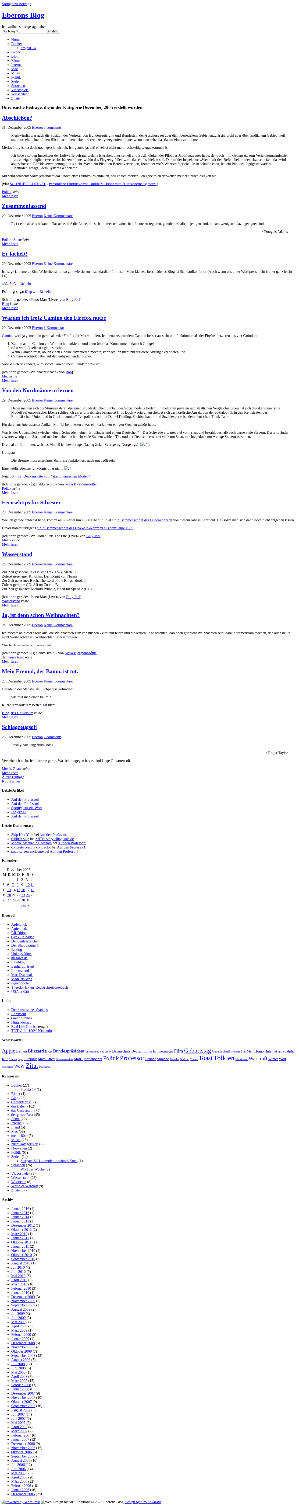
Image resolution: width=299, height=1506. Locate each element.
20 (9, 895)
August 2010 (20, 1263)
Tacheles (174, 1059)
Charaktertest (21, 1102)
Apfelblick (19, 924)
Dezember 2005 (23, 1494)
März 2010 (19, 1284)
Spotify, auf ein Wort (26, 808)
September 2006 (23, 1456)
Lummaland (20, 971)
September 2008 (23, 1355)
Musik (16, 73)
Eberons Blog (23, 15)
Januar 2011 (20, 1246)
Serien (16, 81)
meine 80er (19, 1136)
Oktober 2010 (21, 1255)
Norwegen (19, 1148)
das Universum (22, 713)
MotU (78, 1059)
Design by (143, 1502)
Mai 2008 (18, 1372)
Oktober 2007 (21, 1402)
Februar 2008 (21, 1385)
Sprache (163, 1059)
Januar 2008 (20, 1389)
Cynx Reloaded (22, 937)
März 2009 (19, 1330)
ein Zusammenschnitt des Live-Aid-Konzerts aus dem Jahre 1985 (85, 528)
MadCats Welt (21, 979)
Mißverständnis (64, 1059)
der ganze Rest (13, 657)
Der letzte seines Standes (29, 1010)
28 (14, 900)
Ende (148, 1051)
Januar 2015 (20, 1213)
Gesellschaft (221, 1051)
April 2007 (19, 1427)
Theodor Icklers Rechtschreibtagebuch (39, 987)
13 (9, 890)
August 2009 (20, 1309)
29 (18, 900)
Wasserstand (20, 94)
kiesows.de (19, 958)
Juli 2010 (18, 1267)
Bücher (16, 44)
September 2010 (23, 1259)
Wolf (282, 1059)
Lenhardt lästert (22, 966)
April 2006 (19, 1477)
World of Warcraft (24, 1186)
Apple (8, 1051)
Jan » (25, 905)
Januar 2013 (20, 1221)
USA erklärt (20, 992)
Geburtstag (197, 1050)
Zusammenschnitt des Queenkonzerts (144, 520)
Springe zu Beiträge (16, 4)
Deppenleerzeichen (25, 941)
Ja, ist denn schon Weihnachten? (41, 615)
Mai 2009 (18, 1322)
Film (178, 1050)
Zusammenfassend (24, 206)
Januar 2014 (20, 1217)
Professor (132, 1058)
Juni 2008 (18, 1368)
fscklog (16, 950)
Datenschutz (121, 1051)
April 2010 (19, 1280)
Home (15, 40)
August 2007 (20, 1410)
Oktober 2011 (21, 1242)
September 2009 (23, 1305)
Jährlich (290, 1051)
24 (28, 895)
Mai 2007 (18, 1423)
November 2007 (23, 1397)
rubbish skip (20, 839)
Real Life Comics (24, 1026)
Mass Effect (46, 1059)
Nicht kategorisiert (24, 1144)
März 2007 (19, 1431)
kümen (13, 1059)
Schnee (150, 1059)
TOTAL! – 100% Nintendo (31, 1031)
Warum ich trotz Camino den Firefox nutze (54, 318)
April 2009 (19, 1326)
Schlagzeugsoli (19, 727)
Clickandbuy (92, 1051)
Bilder (15, 52)
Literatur (30, 1059)
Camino (8, 336)
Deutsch (137, 1051)
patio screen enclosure (27, 851)
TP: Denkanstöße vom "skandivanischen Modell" (53, 476)
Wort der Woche (33, 1169)
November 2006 (23, 1448)
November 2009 (23, 1301)
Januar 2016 (20, 1209)
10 (28, 885)
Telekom (184, 1059)
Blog (14, 56)
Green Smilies (21, 1018)
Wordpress (7, 1067)
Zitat (32, 1065)
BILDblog (19, 933)
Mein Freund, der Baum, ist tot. (40, 671)
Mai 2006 (18, 1473)
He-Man (247, 1051)
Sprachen (18, 86)
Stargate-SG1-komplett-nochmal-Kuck (49, 1161)
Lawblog (18, 962)
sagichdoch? (20, 983)
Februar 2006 (21, 1486)
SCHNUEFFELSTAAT (28, 184)
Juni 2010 (18, 1272)
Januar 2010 (20, 1293)
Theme (194, 1059)
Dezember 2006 (23, 1444)
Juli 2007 (18, 1414)
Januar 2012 (20, 1238)
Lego (20, 1059)
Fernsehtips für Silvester (31, 502)
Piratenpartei (93, 1059)
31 (28, 900)
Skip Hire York (22, 835)
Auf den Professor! (25, 799)
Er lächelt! (15, 254)
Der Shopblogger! (24, 945)
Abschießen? (17, 118)
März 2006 (19, 1481)
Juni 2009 (18, 1318)
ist (177, 272)
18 (32, 890)
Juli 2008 (18, 1364)
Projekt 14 (28, 48)
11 (32, 885)
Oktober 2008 (21, 1351)
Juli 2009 (18, 1314)
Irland (15, 1127)
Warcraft (258, 1058)
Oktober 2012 (21, 1230)
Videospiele (19, 90)
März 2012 (19, 1234)
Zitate (15, 98)
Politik (16, 77)
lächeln (45, 292)
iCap (28, 292)
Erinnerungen (163, 1051)
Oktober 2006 (21, 1452)
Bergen (21, 1051)
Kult (5, 1059)
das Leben (105, 1051)
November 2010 (23, 1251)
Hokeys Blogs (21, 954)
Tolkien (224, 1058)
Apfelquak (19, 929)
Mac (14, 69)
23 (23, 895)
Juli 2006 (18, 1465)
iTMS (281, 1051)
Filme (15, 60)
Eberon (37, 127)
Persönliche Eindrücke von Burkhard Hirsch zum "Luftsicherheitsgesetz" (103, 184)
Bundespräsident (69, 1050)
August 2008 (20, 1360)
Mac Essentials (22, 975)
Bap (69, 372)
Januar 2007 (20, 1439)
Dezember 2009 (23, 1297)
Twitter (15, 781)
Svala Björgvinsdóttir (80, 484)
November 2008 (23, 1347)
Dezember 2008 (23, 1343)
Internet (16, 65)
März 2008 (19, 1381)
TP (12, 476)
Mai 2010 (18, 1276)
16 (23, 890)
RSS (5, 781)
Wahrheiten (241, 1059)
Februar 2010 (21, 1288)
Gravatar (235, 1051)
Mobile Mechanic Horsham (31, 843)
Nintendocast (21, 1022)
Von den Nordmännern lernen (38, 390)
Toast (206, 1058)
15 (18, 890)
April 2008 (19, 1376)
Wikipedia (18, 1182)
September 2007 (23, 1406)
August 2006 (20, 1460)
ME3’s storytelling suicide (55, 839)
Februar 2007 (21, 1435)
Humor (259, 1051)
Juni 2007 (18, 1418)
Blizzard (36, 1050)
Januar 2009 (20, 1339)
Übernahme (45, 1067)
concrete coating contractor (31, 847)
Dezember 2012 (23, 1225)
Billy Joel (73, 299)
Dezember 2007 (23, 1393)
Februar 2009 (21, 1334)
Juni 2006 (18, 1469)
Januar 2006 (20, 1490)
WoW (19, 1066)
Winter (273, 1059)
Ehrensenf (18, 1014)
